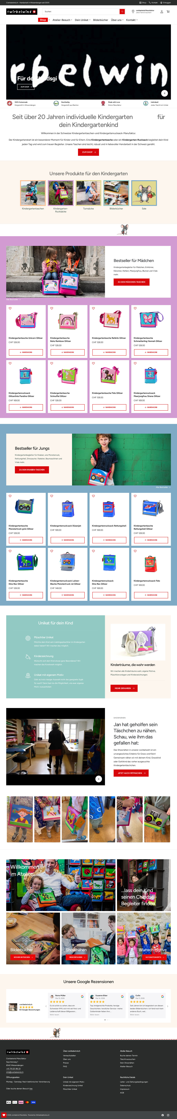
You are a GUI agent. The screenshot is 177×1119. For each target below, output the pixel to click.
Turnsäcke (88, 208)
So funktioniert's (153, 957)
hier (31, 1088)
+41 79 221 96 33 (13, 1068)
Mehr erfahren (123, 688)
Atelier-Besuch (61, 19)
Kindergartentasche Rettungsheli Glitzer (143, 527)
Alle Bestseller (12, 299)
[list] (88, 104)
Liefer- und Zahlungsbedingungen (134, 1082)
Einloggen (167, 3)
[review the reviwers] (82, 997)
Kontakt (155, 3)
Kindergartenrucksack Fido (147, 581)
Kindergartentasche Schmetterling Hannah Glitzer (148, 339)
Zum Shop (25, 87)
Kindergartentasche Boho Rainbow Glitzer (60, 339)
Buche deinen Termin (129, 1055)
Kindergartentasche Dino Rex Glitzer (18, 582)
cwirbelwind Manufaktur (19, 1115)
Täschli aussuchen (127, 1059)
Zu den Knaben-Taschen (31, 470)
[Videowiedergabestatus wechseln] (164, 93)
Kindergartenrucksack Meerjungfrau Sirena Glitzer (147, 394)
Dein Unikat (81, 19)
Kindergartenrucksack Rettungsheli (109, 526)
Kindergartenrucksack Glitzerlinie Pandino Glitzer (21, 394)
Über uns (116, 19)
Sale (144, 208)
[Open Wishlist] (3, 1115)
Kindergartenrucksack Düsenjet (65, 526)
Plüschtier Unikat (70, 1089)
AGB (122, 1093)
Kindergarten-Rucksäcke (60, 210)
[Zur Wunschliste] (10, 308)
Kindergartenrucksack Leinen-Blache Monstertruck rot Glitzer (65, 582)
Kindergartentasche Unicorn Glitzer (26, 338)
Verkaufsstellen (69, 1055)
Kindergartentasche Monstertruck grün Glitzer (21, 527)
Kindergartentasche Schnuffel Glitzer (59, 394)
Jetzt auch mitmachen (130, 773)
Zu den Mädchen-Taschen (131, 282)
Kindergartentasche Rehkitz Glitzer (109, 338)
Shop (144, 3)
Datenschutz (125, 1085)
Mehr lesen (54, 1015)
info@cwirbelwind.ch (14, 1072)
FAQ (65, 1066)
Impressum (124, 1089)
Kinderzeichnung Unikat (73, 1085)
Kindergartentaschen (33, 208)
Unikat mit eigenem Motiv (73, 1082)
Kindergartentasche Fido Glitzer (107, 393)
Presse (66, 1063)
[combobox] (83, 11)
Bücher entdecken (22, 957)
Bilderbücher (116, 208)
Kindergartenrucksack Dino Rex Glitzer (103, 582)
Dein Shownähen (127, 1063)
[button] (168, 11)
